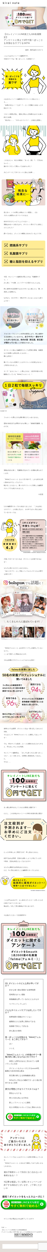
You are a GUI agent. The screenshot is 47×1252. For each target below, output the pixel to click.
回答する (23, 1114)
